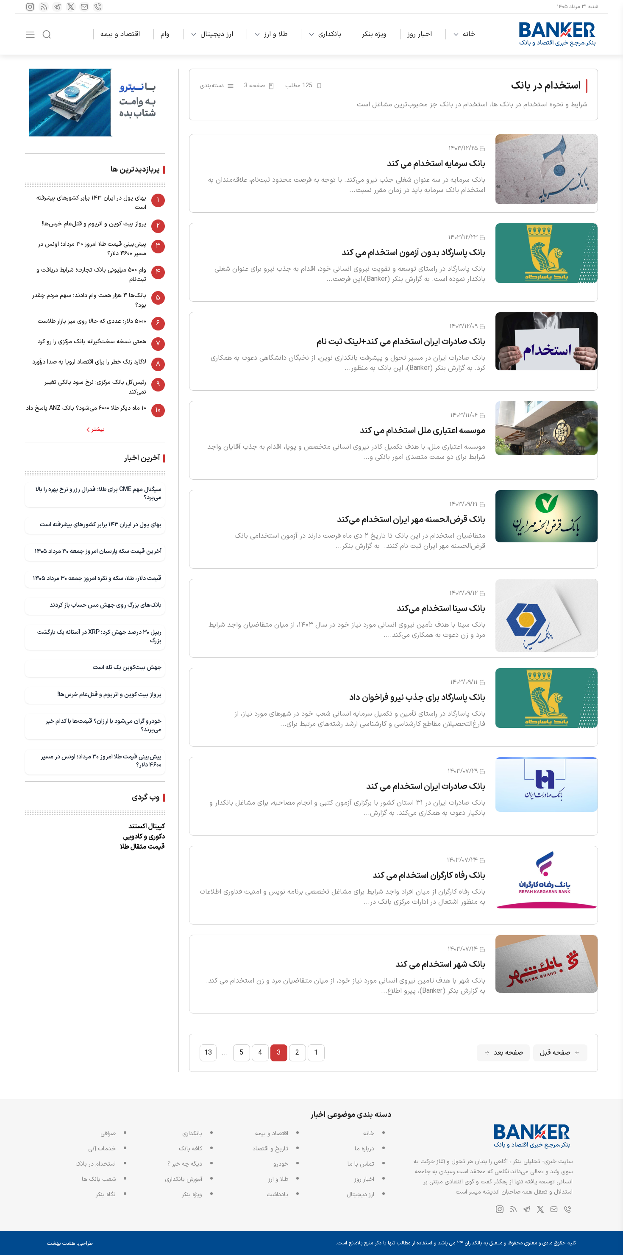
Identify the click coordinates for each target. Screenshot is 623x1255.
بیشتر (98, 429)
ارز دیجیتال (216, 34)
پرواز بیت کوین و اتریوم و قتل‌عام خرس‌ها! (94, 223)
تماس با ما (361, 1164)
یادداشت (277, 1194)
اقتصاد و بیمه (120, 34)
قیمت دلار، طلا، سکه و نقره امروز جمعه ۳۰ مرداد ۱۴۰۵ (97, 578)
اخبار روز (419, 34)
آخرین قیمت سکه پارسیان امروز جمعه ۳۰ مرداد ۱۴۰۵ (98, 551)
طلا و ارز (275, 34)
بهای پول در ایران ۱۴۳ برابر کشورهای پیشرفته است (91, 203)
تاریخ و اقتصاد (270, 1148)
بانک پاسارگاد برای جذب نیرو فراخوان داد (417, 697)
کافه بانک (190, 1148)
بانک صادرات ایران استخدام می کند (425, 786)
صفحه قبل (555, 1053)
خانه (469, 34)
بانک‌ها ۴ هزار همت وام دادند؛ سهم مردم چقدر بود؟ (89, 300)
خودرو (280, 1164)
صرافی (108, 1133)
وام (165, 34)
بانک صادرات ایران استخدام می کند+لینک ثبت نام (401, 342)
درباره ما (364, 1148)
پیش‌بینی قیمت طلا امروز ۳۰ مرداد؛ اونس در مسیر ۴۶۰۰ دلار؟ (92, 249)
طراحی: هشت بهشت (70, 1243)
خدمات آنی (102, 1148)
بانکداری (329, 34)
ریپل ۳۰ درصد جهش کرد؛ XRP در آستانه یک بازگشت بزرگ (99, 636)
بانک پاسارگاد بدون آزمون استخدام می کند (413, 253)
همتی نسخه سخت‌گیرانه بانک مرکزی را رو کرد (92, 341)
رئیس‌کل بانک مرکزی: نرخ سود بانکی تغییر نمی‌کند (95, 387)
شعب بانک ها (99, 1179)
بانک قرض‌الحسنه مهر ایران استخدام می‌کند (411, 520)
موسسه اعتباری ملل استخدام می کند (422, 431)
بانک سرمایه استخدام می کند (436, 164)
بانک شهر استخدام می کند (440, 964)
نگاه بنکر (106, 1194)
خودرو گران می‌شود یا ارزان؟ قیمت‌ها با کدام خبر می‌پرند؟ (103, 725)
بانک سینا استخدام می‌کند (441, 609)
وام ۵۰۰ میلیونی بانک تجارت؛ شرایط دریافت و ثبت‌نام (91, 275)
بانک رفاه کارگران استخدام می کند (429, 875)
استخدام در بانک (95, 1164)
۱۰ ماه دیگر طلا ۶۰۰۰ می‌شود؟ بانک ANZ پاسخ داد (86, 408)
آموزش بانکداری (183, 1179)
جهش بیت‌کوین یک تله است (127, 667)
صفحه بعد (508, 1053)
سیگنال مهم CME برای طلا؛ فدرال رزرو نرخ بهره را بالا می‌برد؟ (98, 494)
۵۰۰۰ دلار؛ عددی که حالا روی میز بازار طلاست (92, 321)
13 (208, 1053)
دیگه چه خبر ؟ (184, 1164)
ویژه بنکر (374, 34)
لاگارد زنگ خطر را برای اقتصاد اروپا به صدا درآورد (89, 362)
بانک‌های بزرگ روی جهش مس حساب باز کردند (105, 605)
